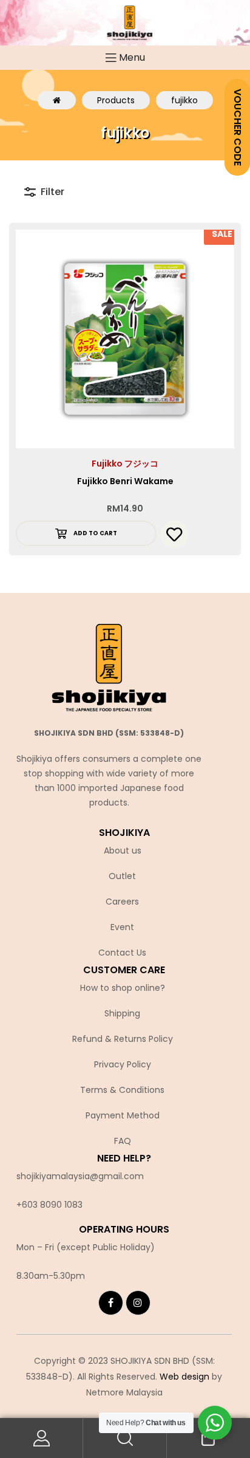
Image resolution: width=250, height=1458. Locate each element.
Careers (122, 901)
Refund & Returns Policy (122, 1039)
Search (124, 1438)
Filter (52, 192)
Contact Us (122, 952)
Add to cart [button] (95, 533)
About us (122, 850)
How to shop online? (122, 988)
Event (122, 927)
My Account (41, 1438)
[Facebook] (110, 1302)
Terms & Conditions (122, 1090)
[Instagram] (138, 1302)
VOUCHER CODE (238, 127)
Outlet (122, 876)
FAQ (122, 1141)
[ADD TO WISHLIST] (174, 534)
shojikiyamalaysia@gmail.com (80, 1176)
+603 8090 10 (44, 1205)
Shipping (122, 1013)
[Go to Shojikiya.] (57, 100)
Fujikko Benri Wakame (125, 481)
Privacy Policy (122, 1064)
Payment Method (123, 1115)
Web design (184, 1377)
